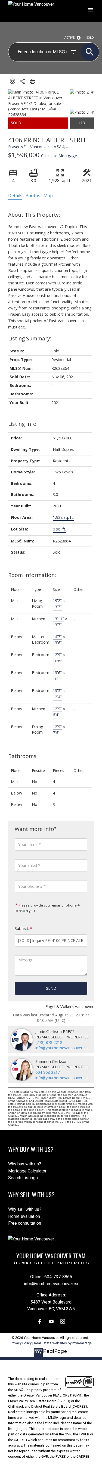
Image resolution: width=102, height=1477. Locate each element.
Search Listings (23, 1177)
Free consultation (24, 1223)
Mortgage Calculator (27, 1171)
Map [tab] (48, 195)
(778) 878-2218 (48, 1042)
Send (51, 988)
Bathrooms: (23, 756)
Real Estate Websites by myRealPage (63, 1343)
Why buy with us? (24, 1163)
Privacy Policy (21, 1343)
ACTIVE (69, 37)
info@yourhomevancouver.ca (61, 1047)
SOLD (90, 37)
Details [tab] (15, 195)
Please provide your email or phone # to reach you (47, 908)
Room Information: (32, 575)
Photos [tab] (33, 195)
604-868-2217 (47, 1072)
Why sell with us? (24, 1209)
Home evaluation (24, 1216)
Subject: (22, 928)
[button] (39, 1321)
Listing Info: (23, 423)
